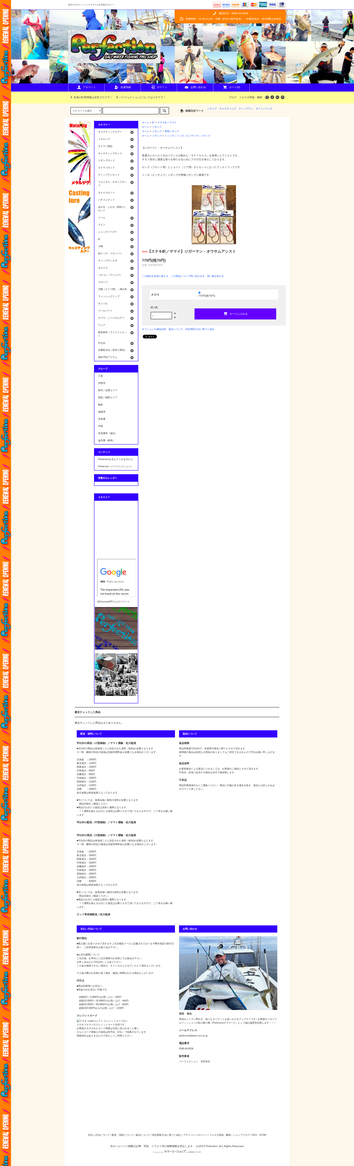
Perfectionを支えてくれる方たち (115, 459)
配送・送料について (122, 1135)
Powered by (158, 1152)
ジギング (212, 108)
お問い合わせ (198, 87)
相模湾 (101, 412)
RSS (254, 1135)
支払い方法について (99, 1135)
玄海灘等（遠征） (107, 433)
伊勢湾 (101, 383)
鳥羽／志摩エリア (107, 390)
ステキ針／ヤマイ (167, 122)
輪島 (100, 404)
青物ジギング (172, 131)
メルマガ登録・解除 (250, 97)
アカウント (89, 87)
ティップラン (246, 108)
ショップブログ (241, 1135)
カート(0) (234, 87)
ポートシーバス (264, 108)
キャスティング (227, 108)
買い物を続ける (215, 276)
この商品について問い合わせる (187, 276)
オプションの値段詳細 (154, 329)
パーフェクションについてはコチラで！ (142, 97)
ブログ (233, 97)
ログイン (162, 87)
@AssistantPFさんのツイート (113, 601)
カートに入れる (239, 313)
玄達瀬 (101, 419)
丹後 (100, 426)
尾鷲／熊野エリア (107, 397)
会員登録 (126, 87)
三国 (100, 376)
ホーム (145, 122)
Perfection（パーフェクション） (115, 466)
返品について (176, 329)
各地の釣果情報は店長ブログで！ (93, 97)
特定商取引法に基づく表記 (199, 329)
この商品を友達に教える (155, 276)
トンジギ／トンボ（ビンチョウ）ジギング (187, 135)
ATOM (262, 1135)
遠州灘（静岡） (106, 440)
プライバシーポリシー (195, 1135)
